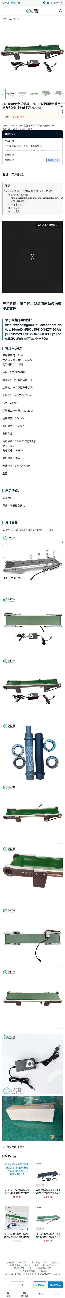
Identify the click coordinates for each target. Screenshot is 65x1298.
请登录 (5, 2)
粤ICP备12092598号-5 (50, 1274)
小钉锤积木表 (48, 1265)
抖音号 (27, 1265)
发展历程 (35, 1262)
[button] (62, 110)
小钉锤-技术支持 (43, 1268)
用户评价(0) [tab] (18, 174)
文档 (36, 1265)
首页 (4, 19)
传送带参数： (17, 204)
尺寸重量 (16, 211)
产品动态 (43, 1270)
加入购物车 (55, 1284)
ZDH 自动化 (26, 128)
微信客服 (54, 160)
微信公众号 (15, 1265)
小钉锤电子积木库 (26, 1270)
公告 (46, 1262)
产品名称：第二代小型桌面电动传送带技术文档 (29, 191)
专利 (30, 1268)
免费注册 (15, 2)
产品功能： (16, 208)
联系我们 (23, 1262)
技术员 (55, 1262)
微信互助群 (19, 1268)
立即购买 (39, 1284)
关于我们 (11, 1262)
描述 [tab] (5, 174)
